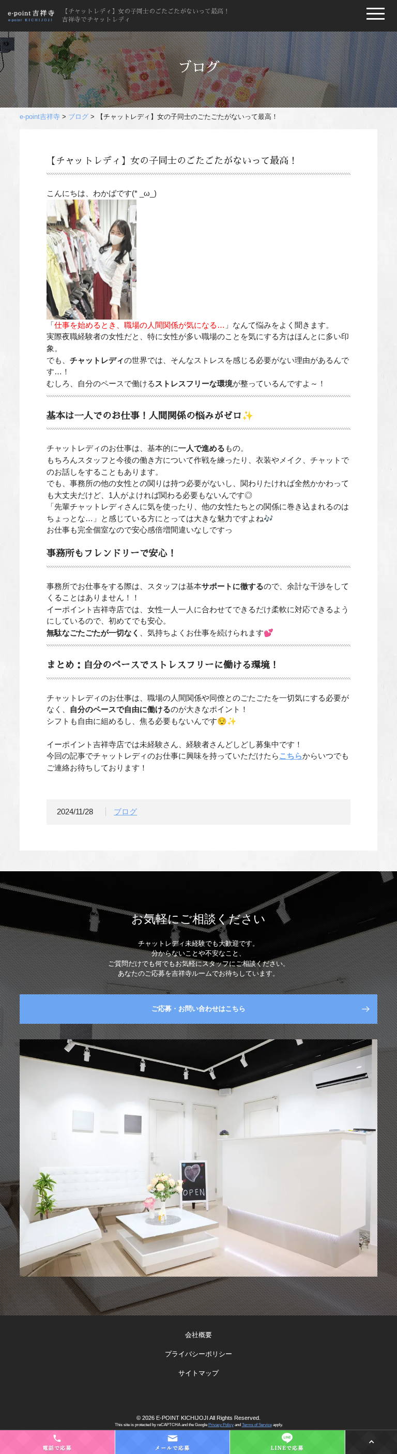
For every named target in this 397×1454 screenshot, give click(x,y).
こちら (290, 755)
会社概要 (198, 1335)
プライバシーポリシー (198, 1354)
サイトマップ (198, 1373)
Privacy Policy (221, 1424)
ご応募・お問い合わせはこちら (198, 1008)
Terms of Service (257, 1424)
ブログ (125, 811)
